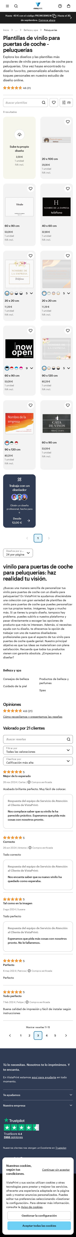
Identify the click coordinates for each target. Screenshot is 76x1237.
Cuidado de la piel (15, 686)
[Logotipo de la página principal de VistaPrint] (38, 6)
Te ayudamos (11, 1095)
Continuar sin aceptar (56, 1169)
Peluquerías (50, 30)
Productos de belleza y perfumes (54, 681)
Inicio (6, 30)
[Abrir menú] (7, 6)
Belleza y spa (31, 30)
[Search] (68, 739)
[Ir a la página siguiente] (66, 1035)
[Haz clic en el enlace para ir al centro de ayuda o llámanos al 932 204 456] (60, 6)
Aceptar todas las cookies (39, 1225)
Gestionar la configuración (39, 1215)
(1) (69, 102)
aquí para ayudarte (44, 1077)
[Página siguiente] (49, 538)
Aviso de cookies (31, 1207)
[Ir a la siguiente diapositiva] (71, 17)
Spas (42, 690)
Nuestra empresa (14, 1105)
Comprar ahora (47, 20)
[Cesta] (68, 6)
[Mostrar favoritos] (53, 102)
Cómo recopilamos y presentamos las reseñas (32, 716)
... (16, 30)
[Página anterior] (27, 538)
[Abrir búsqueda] (16, 6)
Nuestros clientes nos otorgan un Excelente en (34, 1147)
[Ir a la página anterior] (10, 1035)
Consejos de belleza (16, 679)
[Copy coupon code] (54, 16)
